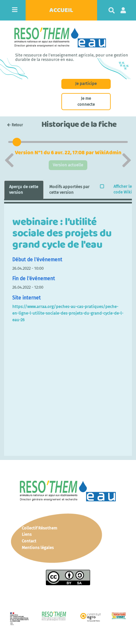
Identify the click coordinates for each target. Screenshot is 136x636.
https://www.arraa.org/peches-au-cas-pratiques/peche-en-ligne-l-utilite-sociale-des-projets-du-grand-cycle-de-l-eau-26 (67, 313)
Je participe (86, 83)
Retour (17, 125)
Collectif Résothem (39, 528)
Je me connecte (86, 101)
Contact (29, 541)
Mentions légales (38, 547)
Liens (27, 534)
